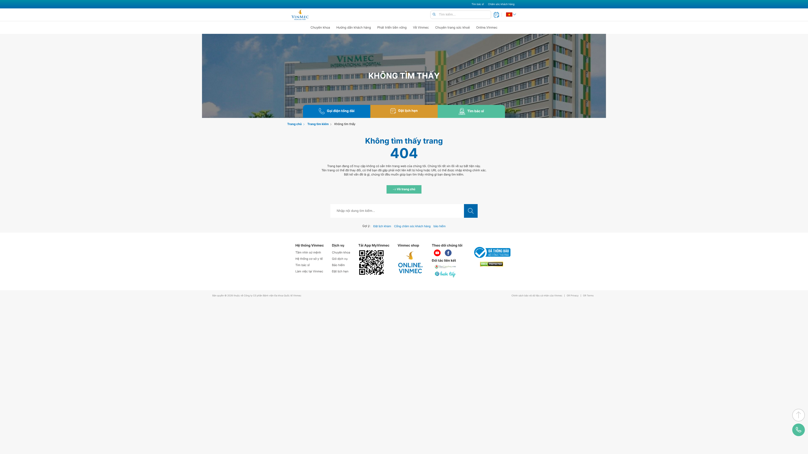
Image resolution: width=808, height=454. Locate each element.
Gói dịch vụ (340, 259)
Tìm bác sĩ (478, 4)
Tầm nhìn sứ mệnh (308, 252)
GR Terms (588, 295)
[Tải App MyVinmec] (371, 262)
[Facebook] (448, 252)
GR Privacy (572, 295)
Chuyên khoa (320, 27)
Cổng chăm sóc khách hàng (412, 226)
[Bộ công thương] (491, 252)
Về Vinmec (421, 27)
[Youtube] (437, 252)
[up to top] (798, 415)
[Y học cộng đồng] (445, 267)
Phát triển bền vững (392, 27)
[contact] (798, 430)
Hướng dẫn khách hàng (353, 27)
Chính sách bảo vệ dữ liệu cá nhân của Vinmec (537, 295)
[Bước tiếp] (445, 274)
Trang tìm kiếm (318, 124)
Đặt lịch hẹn (340, 271)
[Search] (434, 15)
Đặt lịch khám (382, 226)
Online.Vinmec (487, 27)
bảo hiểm (439, 226)
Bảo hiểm (338, 265)
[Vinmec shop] (410, 262)
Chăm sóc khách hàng (501, 4)
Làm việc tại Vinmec (309, 271)
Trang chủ (294, 124)
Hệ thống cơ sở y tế (309, 259)
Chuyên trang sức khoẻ (452, 27)
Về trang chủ (405, 189)
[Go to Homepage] (299, 14)
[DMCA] (491, 264)
